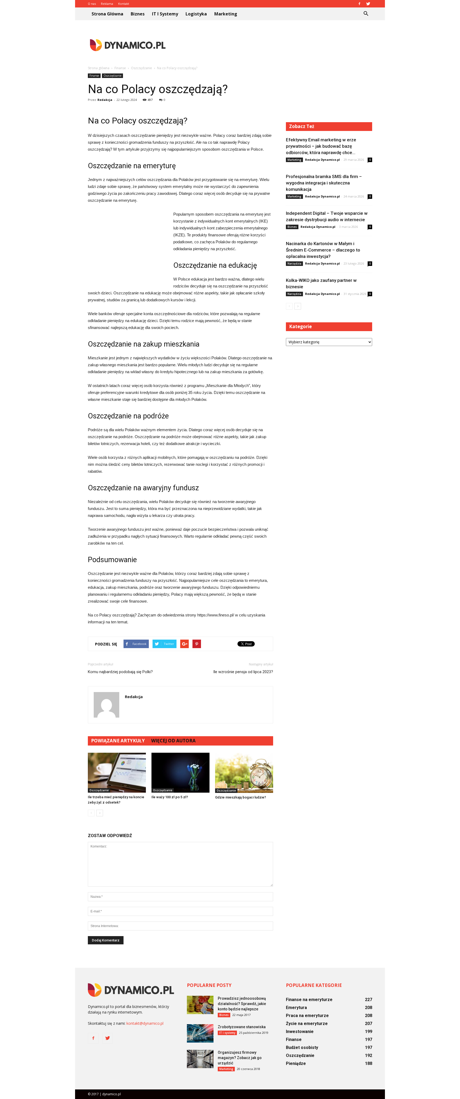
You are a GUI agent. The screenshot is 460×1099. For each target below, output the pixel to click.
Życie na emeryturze (307, 1023)
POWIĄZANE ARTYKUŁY (118, 741)
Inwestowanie (300, 1031)
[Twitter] (368, 3)
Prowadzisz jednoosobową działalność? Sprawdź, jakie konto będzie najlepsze (242, 1003)
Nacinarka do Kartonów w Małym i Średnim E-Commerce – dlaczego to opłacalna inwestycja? (323, 250)
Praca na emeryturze (307, 1015)
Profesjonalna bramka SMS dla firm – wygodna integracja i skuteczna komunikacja (324, 183)
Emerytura (296, 1007)
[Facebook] (359, 3)
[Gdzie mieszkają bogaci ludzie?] (244, 773)
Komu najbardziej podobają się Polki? (120, 671)
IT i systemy (165, 14)
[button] (365, 13)
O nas (92, 4)
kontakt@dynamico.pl (144, 1023)
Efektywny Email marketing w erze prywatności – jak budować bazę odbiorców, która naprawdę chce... (321, 146)
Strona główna (107, 14)
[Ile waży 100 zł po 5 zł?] (180, 773)
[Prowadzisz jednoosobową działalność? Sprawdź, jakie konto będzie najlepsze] (200, 1005)
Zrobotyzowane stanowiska (242, 1027)
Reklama (107, 4)
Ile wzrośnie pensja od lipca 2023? (243, 671)
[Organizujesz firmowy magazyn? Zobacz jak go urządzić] (200, 1059)
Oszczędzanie (112, 75)
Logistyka (196, 14)
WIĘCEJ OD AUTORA (173, 741)
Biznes (138, 14)
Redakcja (104, 100)
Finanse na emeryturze (309, 999)
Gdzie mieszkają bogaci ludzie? (240, 797)
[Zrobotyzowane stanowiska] (200, 1033)
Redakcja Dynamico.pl (322, 160)
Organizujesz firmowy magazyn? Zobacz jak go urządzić (240, 1057)
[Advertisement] (275, 45)
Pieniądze (296, 1063)
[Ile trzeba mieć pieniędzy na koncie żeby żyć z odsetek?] (117, 773)
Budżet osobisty (302, 1047)
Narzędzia (294, 263)
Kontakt (123, 4)
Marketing (225, 14)
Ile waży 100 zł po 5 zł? (169, 797)
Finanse (94, 75)
